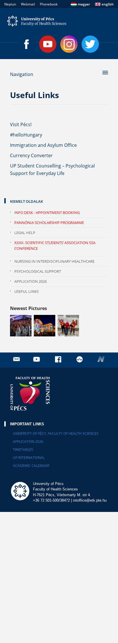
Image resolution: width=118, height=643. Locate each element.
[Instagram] (69, 44)
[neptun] (101, 359)
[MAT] (80, 359)
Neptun (10, 4)
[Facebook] (27, 44)
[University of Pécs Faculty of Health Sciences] (59, 21)
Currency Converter (31, 155)
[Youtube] (48, 44)
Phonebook (49, 4)
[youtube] (37, 359)
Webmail (28, 4)
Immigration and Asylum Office (43, 145)
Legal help (24, 232)
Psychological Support (37, 271)
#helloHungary (26, 135)
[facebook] (58, 359)
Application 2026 (30, 281)
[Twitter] (90, 44)
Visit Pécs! (21, 124)
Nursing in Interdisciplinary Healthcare (54, 261)
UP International (29, 457)
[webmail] (16, 359)
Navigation (21, 74)
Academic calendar (31, 465)
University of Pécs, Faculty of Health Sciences (56, 433)
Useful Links (26, 291)
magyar (83, 4)
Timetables (23, 449)
